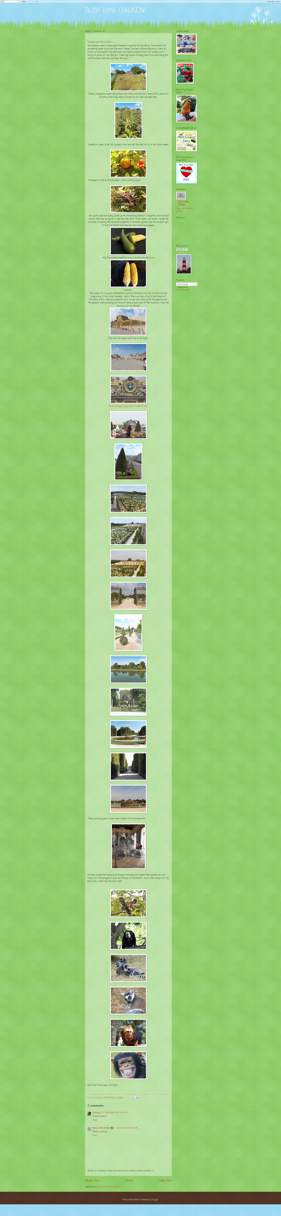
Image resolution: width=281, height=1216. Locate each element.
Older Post (165, 1181)
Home (129, 1181)
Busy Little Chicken (101, 1128)
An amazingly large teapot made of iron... (128, 406)
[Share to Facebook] (137, 1097)
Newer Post (92, 1181)
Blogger (155, 1199)
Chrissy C (97, 1112)
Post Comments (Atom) (109, 1186)
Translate (185, 289)
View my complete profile (184, 210)
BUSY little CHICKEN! (115, 11)
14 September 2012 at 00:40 (115, 1112)
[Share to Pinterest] (139, 1097)
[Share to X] (135, 1097)
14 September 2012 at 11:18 (126, 1128)
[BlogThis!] (133, 1097)
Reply (95, 1119)
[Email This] (131, 1097)
